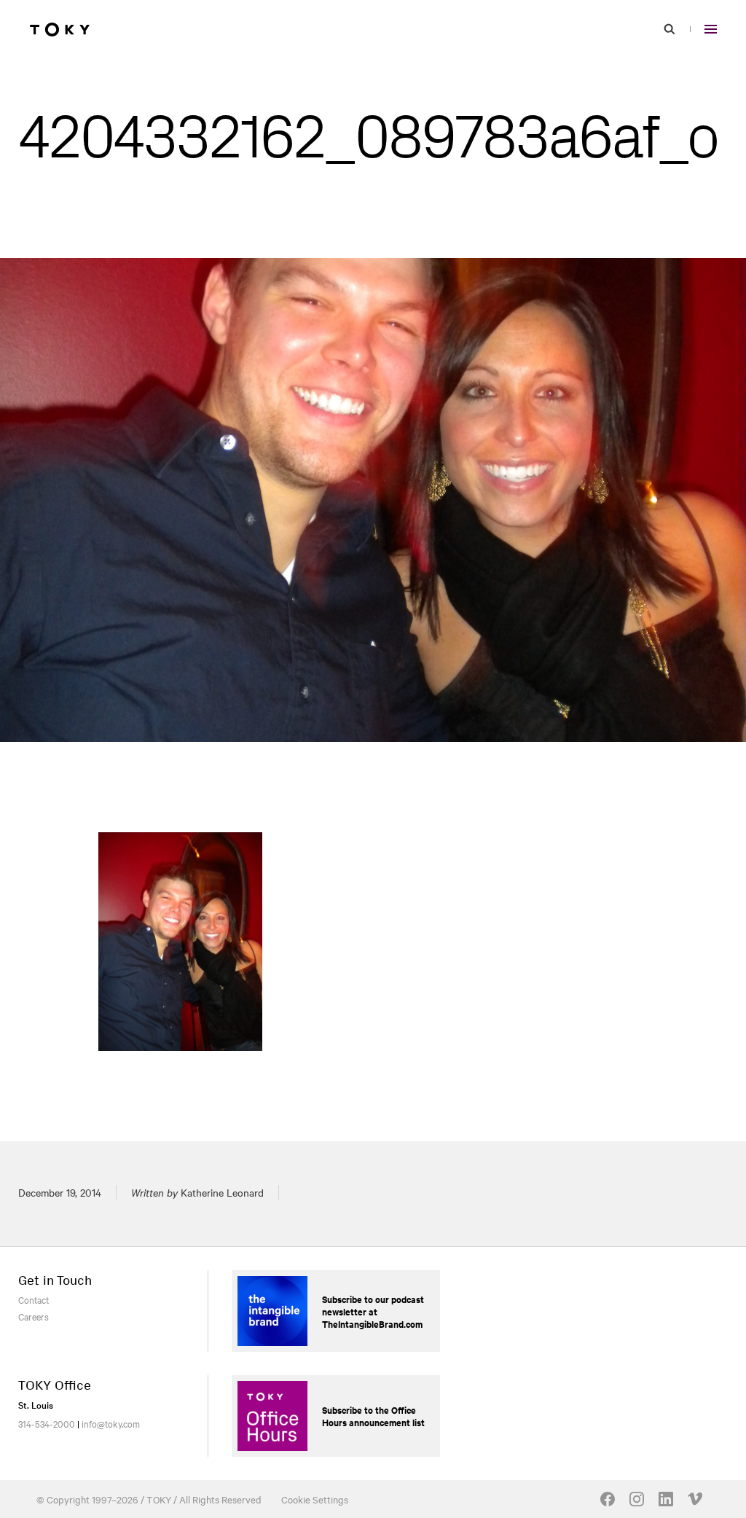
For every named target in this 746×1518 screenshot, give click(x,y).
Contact (33, 1299)
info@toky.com (111, 1423)
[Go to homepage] (59, 29)
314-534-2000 (46, 1423)
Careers (33, 1316)
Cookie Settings (314, 1499)
